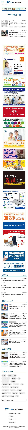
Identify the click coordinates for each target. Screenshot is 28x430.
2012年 (11, 36)
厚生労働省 (21, 393)
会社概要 (11, 416)
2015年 (11, 26)
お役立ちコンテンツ (12, 313)
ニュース (11, 20)
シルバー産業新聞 (22, 26)
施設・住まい (5, 387)
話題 (10, 304)
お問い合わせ (12, 422)
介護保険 (13, 381)
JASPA (15, 26)
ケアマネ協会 (5, 390)
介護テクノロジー (12, 375)
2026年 (4, 375)
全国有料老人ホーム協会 (8, 396)
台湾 (22, 384)
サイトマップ (12, 419)
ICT (19, 378)
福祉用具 (14, 378)
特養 (17, 396)
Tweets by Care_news (7, 400)
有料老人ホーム (14, 387)
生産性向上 (16, 384)
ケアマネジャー (6, 378)
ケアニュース (5, 381)
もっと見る (23, 275)
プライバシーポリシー (15, 413)
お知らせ (3, 278)
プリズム (19, 390)
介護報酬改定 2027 (6, 384)
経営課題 (15, 393)
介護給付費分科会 (6, 393)
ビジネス (13, 390)
